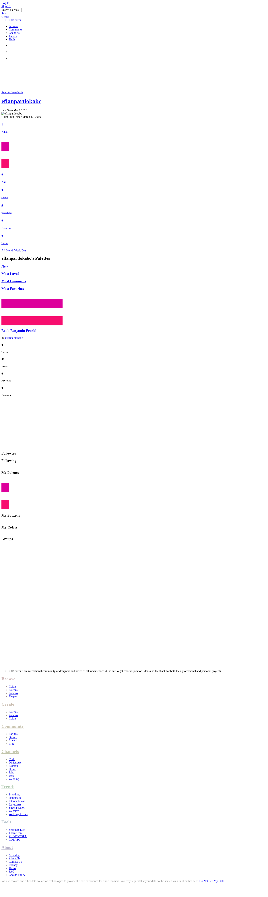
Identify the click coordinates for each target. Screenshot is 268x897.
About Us (14, 858)
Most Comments (13, 281)
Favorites (6, 228)
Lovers (13, 740)
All (3, 250)
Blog (11, 743)
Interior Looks (17, 801)
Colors (4, 197)
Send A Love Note (12, 92)
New (4, 266)
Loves (4, 243)
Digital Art (15, 762)
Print (11, 772)
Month (9, 250)
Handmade (15, 797)
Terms (12, 868)
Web (11, 775)
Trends (13, 36)
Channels (14, 32)
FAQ (12, 871)
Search (5, 13)
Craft (12, 759)
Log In (5, 3)
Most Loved (10, 274)
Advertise (14, 855)
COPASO (14, 839)
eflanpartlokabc (21, 101)
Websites (14, 810)
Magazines (15, 804)
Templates (6, 212)
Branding (14, 794)
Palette (5, 132)
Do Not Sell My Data (211, 881)
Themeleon (15, 833)
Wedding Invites (18, 814)
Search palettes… (11, 9)
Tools (12, 39)
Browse (13, 26)
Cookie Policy (17, 874)
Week (17, 250)
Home (12, 769)
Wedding (14, 778)
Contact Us (15, 861)
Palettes (13, 689)
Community (15, 29)
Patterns (5, 182)
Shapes (13, 696)
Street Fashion (17, 807)
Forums (13, 733)
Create (5, 16)
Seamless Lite (17, 829)
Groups (13, 737)
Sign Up (6, 6)
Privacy (13, 865)
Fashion (13, 765)
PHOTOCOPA (18, 836)
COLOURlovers (11, 20)
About (7, 847)
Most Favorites (12, 289)
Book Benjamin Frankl (18, 331)
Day (24, 250)
